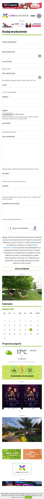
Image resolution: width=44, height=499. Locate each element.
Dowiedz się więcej (25, 493)
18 (9, 330)
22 (31, 330)
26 (14, 334)
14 (25, 325)
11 (9, 325)
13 (20, 325)
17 (4, 330)
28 (25, 334)
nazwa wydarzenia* (9, 42)
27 (20, 334)
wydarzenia (29, 454)
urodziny (32, 456)
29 (31, 334)
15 (31, 325)
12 (14, 325)
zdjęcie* (5, 110)
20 (20, 330)
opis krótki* (6, 123)
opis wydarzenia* (8, 136)
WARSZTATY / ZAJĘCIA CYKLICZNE (11, 454)
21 (25, 330)
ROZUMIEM (28, 497)
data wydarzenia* (8, 52)
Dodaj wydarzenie (22, 269)
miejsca (36, 454)
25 (9, 334)
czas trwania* (7, 61)
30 (38, 334)
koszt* (4, 85)
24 (4, 334)
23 (38, 330)
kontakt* (5, 186)
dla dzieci (5, 173)
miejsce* (5, 97)
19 (14, 330)
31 (4, 338)
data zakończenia (8, 73)
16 (38, 325)
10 (4, 325)
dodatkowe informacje (10, 203)
